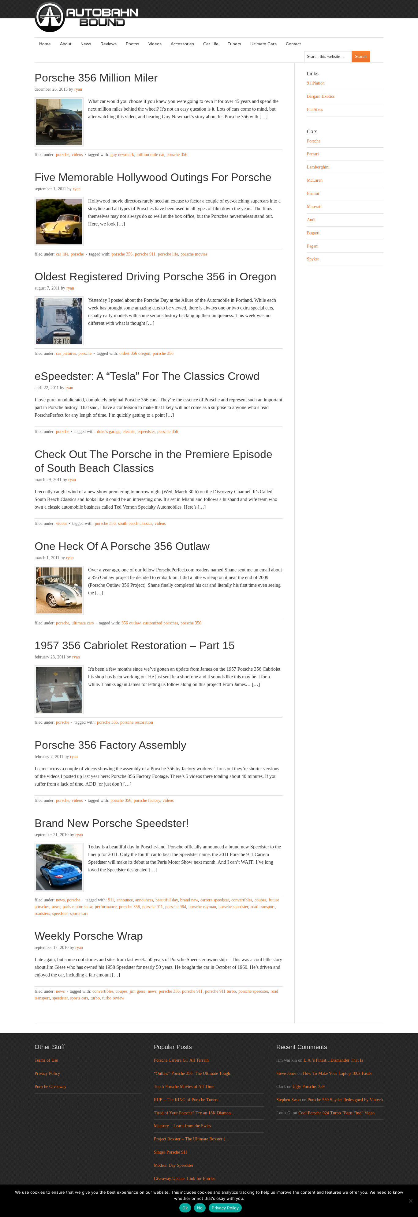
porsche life (168, 254)
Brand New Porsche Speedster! (112, 823)
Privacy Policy (47, 1073)
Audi (311, 220)
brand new (189, 900)
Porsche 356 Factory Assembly (110, 745)
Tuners (234, 43)
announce (125, 900)
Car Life (210, 43)
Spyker (313, 259)
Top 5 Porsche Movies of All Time (184, 1086)
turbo (95, 998)
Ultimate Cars (263, 43)
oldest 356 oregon (134, 353)
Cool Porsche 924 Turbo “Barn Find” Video (336, 1113)
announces (144, 900)
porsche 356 (176, 154)
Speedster (60, 913)
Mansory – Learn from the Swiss (182, 1126)
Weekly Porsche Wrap (89, 936)
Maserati (314, 206)
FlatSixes (315, 109)
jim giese (137, 991)
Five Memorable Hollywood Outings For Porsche (153, 177)
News (85, 43)
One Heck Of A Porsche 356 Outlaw (122, 546)
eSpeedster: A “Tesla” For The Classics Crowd (147, 376)
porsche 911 (145, 254)
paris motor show (77, 906)
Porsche (62, 154)
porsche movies (194, 254)
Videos (155, 43)
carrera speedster (214, 900)
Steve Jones (286, 1073)
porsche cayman (202, 906)
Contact (293, 43)
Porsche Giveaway (50, 1086)
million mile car (150, 154)
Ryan (78, 89)
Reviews (108, 43)
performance (106, 906)
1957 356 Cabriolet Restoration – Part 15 (135, 645)
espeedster (146, 431)
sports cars (79, 913)
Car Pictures (66, 353)
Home (45, 43)
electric (129, 431)
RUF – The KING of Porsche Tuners (186, 1100)
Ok (185, 1207)
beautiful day (166, 900)
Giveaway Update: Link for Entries (184, 1178)
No (200, 1207)
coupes (260, 900)
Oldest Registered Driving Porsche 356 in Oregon (155, 276)
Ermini (313, 193)
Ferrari (313, 154)
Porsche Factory (147, 800)
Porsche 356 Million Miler (96, 77)
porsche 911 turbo (220, 991)
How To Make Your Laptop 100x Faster (337, 1073)
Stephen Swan (288, 1100)
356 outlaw (130, 623)
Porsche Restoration (136, 722)
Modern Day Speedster (173, 1165)
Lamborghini (318, 167)
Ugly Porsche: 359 (309, 1086)
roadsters (42, 913)
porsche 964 (175, 906)
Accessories (182, 43)
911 (111, 900)
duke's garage (108, 431)
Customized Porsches (160, 623)
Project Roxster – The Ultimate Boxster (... (191, 1139)
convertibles (241, 900)
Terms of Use (46, 1060)
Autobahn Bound (218, 22)
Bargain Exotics (320, 96)
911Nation (316, 83)
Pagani (313, 246)
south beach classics (135, 523)
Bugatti (313, 233)
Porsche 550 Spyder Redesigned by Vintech (345, 1100)
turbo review (113, 998)
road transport (263, 906)
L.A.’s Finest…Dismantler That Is (333, 1060)
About (65, 43)
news (56, 906)
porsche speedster (233, 906)
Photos (132, 43)
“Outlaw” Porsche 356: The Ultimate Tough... (194, 1073)
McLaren (315, 180)
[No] (410, 1201)
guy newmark (122, 154)
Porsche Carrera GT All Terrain (181, 1060)
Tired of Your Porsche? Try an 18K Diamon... (194, 1113)
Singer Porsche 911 (170, 1152)
